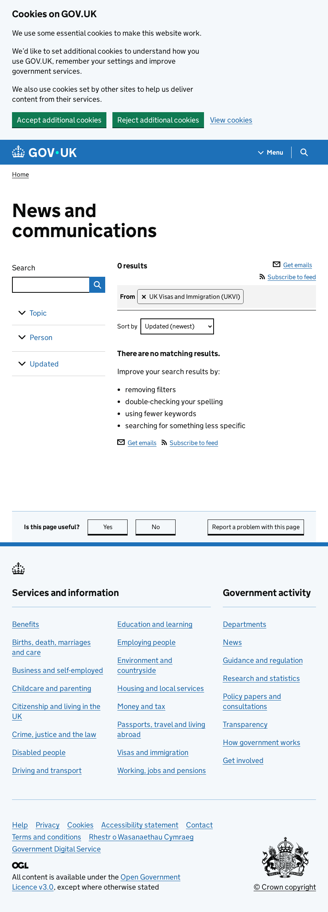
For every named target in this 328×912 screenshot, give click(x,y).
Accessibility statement (139, 824)
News (232, 642)
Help (20, 824)
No (164, 527)
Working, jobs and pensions (161, 770)
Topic (38, 313)
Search (44, 267)
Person (41, 337)
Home (20, 174)
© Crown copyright (285, 887)
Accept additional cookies (59, 120)
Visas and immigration (152, 752)
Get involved (243, 760)
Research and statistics (261, 678)
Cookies (80, 824)
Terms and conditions (46, 837)
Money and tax (141, 706)
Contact (199, 824)
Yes (115, 527)
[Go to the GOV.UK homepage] (44, 152)
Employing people (146, 642)
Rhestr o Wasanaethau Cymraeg (141, 837)
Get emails (297, 265)
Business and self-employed (57, 670)
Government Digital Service (56, 849)
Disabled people (39, 752)
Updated (44, 363)
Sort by (127, 326)
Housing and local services (160, 688)
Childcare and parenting (51, 688)
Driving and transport (47, 770)
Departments (244, 624)
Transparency (245, 724)
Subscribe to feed (292, 277)
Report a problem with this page (256, 527)
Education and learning (154, 624)
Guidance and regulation (263, 660)
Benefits (25, 624)
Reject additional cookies (158, 120)
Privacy (48, 824)
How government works (261, 742)
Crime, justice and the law (54, 734)
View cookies (231, 120)
